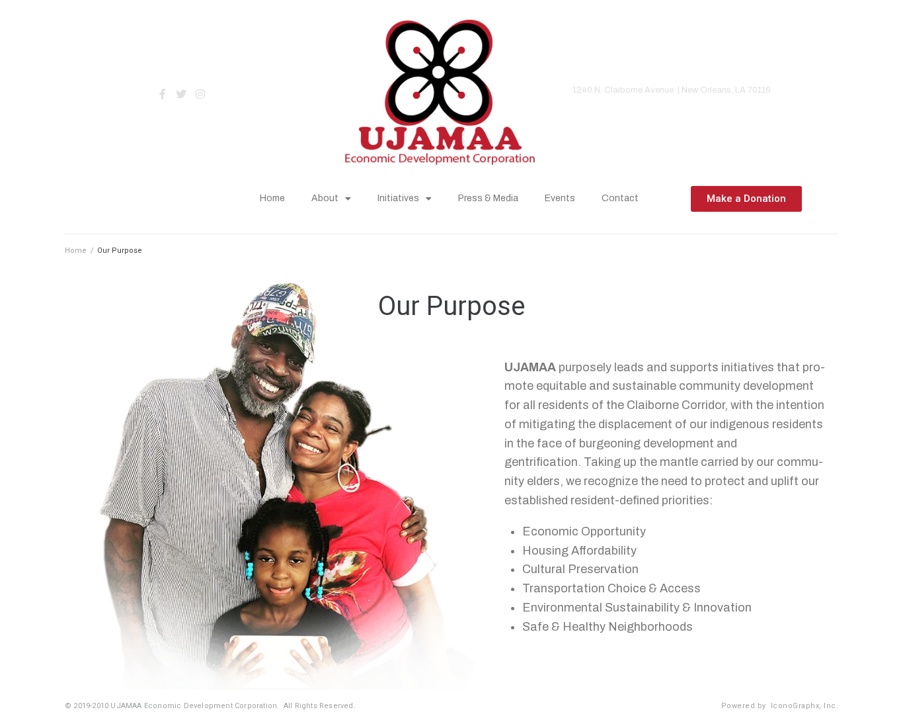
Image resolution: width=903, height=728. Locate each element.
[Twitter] (181, 94)
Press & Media (488, 198)
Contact (620, 198)
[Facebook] (162, 94)
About (324, 198)
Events (560, 198)
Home (272, 198)
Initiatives (398, 198)
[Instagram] (200, 94)
